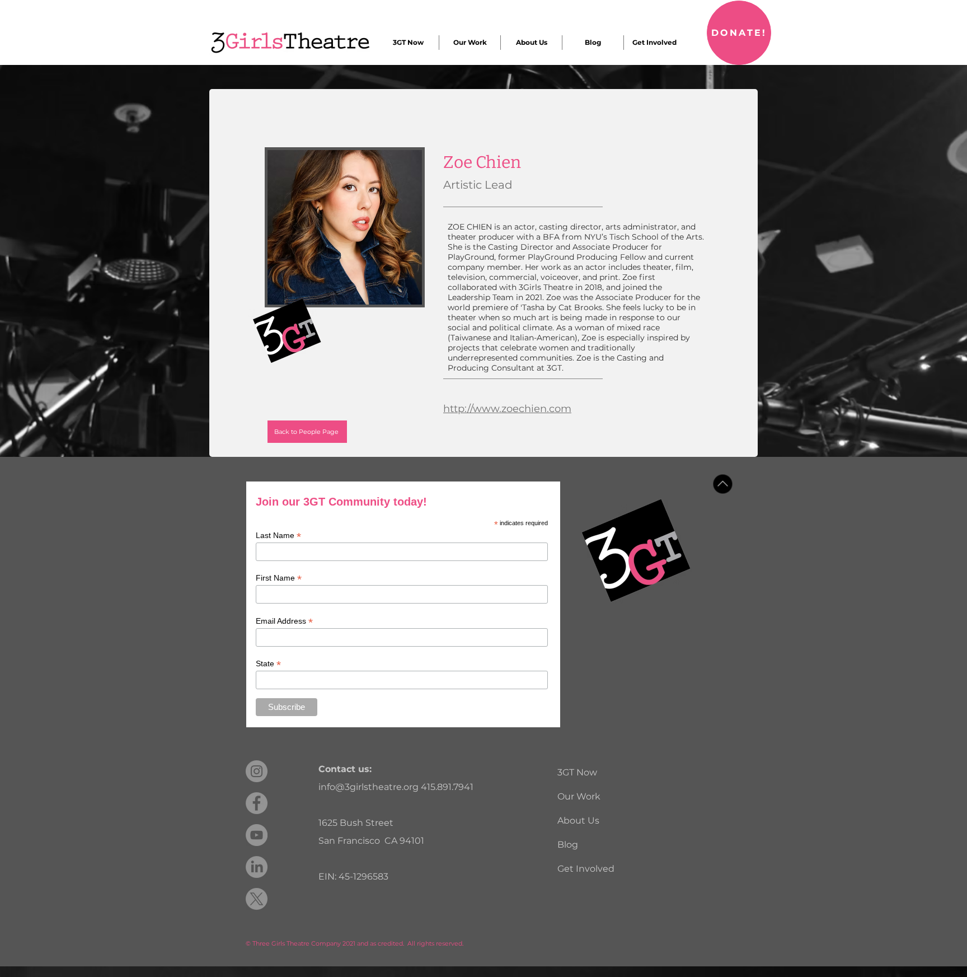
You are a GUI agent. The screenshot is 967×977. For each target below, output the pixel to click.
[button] (408, 42)
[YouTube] (256, 835)
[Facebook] (256, 803)
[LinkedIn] (256, 867)
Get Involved (585, 868)
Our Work (578, 796)
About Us (578, 820)
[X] (256, 899)
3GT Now (577, 772)
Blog (567, 844)
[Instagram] (256, 771)
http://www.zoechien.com (507, 409)
